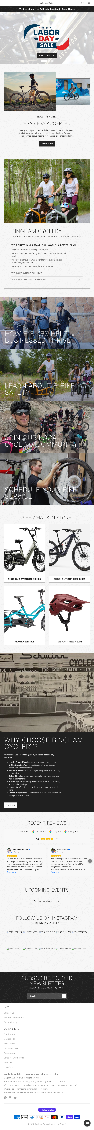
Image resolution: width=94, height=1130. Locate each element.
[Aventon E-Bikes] (24, 553)
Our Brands (9, 1034)
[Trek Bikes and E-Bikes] (69, 553)
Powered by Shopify (57, 1124)
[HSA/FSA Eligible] (24, 615)
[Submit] (64, 996)
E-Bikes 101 (9, 1038)
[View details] (47, 323)
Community (9, 1053)
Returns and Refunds (14, 1017)
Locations (8, 1067)
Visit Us (10, 805)
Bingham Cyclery (42, 1124)
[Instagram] (10, 1097)
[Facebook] (5, 1097)
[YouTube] (15, 1097)
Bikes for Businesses (14, 1057)
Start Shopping (47, 55)
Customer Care (11, 1048)
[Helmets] (69, 615)
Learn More (47, 144)
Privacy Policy (10, 1022)
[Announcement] (47, 9)
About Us (8, 1062)
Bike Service (9, 1043)
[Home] (47, 3)
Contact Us (9, 1012)
